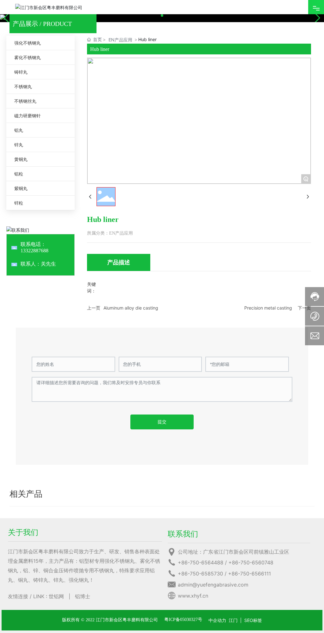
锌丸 (18, 144)
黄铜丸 (21, 159)
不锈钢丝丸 (25, 101)
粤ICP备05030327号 (183, 619)
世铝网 (56, 596)
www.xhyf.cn (193, 596)
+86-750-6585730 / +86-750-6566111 (224, 573)
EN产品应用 (120, 39)
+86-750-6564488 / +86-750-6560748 (225, 562)
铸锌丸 (21, 72)
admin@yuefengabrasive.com (213, 584)
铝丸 (18, 130)
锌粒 (18, 203)
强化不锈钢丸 (27, 43)
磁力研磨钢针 (27, 115)
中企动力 (217, 620)
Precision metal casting (268, 307)
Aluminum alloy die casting (130, 307)
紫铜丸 (21, 188)
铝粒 (18, 173)
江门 (233, 620)
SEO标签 (253, 620)
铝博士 (82, 596)
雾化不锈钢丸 (27, 57)
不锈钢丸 (23, 86)
